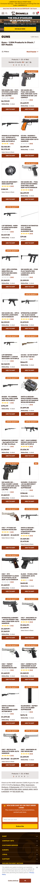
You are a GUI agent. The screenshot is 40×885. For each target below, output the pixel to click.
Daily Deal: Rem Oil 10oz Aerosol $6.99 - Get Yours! (20, 8)
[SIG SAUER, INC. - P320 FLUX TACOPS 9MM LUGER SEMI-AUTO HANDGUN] (30, 258)
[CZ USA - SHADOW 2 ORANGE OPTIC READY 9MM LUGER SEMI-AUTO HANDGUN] (30, 124)
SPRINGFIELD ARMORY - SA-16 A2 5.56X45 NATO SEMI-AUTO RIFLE (29, 315)
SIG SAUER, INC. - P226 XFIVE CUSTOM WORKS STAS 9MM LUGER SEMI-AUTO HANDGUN (29, 184)
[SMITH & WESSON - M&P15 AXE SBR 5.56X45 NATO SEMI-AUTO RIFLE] (30, 516)
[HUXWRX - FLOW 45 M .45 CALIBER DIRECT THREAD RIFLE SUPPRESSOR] (30, 471)
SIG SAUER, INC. (18, 791)
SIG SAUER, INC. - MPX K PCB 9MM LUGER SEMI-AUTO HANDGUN (10, 315)
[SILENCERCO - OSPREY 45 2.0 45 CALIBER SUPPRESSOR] (30, 694)
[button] (2, 13)
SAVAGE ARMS (28, 789)
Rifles (23, 785)
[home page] (20, 14)
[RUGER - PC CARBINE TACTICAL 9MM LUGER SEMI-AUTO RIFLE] (10, 385)
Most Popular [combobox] (31, 52)
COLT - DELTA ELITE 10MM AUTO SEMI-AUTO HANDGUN (10, 751)
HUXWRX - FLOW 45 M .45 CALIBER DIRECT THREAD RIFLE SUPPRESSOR (28, 485)
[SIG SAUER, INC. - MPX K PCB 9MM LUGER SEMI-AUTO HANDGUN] (10, 302)
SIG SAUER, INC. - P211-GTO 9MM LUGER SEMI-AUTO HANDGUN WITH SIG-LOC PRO (10, 93)
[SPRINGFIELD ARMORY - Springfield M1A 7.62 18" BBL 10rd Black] (10, 429)
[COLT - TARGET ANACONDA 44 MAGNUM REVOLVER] (10, 653)
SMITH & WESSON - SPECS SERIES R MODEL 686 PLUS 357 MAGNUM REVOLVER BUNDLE (29, 399)
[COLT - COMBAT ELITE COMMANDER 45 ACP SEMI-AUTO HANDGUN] (30, 653)
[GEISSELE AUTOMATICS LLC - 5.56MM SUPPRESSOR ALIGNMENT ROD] (30, 214)
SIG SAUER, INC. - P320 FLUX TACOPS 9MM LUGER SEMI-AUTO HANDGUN (29, 272)
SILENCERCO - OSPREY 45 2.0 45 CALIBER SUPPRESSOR (29, 707)
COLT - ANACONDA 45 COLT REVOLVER (28, 750)
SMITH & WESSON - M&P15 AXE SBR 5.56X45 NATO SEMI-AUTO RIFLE (28, 530)
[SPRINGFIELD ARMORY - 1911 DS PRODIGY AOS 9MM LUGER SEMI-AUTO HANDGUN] (10, 606)
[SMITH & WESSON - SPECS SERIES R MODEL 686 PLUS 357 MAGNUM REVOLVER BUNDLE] (30, 385)
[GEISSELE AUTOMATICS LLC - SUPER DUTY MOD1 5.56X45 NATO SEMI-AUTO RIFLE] (10, 124)
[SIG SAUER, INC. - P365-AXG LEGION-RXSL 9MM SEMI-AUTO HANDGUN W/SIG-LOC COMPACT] (30, 79)
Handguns (16, 785)
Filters (6, 52)
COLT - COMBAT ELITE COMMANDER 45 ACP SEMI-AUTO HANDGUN (29, 666)
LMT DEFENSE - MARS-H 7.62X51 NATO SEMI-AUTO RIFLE (10, 227)
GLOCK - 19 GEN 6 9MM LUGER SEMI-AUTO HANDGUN (29, 576)
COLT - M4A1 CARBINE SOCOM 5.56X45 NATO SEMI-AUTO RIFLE (29, 442)
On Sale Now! (20, 29)
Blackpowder (15, 787)
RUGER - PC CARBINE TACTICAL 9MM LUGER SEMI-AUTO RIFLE (10, 398)
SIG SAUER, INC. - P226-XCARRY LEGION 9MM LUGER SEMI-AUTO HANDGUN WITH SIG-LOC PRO (10, 486)
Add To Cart (10, 109)
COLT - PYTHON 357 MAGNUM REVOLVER (9, 528)
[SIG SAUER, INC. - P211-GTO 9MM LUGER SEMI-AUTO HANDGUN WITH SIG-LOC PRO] (10, 79)
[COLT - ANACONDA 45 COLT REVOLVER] (30, 738)
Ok (25, 880)
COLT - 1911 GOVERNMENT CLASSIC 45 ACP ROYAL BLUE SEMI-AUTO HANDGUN (10, 576)
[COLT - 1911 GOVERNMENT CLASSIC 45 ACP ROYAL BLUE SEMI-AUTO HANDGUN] (10, 563)
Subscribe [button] (20, 826)
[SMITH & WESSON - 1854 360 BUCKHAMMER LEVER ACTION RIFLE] (10, 694)
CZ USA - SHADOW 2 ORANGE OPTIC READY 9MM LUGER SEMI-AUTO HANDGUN (29, 138)
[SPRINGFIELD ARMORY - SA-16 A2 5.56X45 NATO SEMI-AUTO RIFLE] (30, 302)
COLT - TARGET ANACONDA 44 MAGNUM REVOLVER (9, 666)
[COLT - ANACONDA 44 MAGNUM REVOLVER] (30, 606)
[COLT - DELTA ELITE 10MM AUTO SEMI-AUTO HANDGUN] (10, 738)
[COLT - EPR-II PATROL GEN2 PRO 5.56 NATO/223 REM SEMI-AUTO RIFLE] (10, 258)
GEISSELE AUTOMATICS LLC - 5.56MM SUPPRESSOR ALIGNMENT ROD (29, 228)
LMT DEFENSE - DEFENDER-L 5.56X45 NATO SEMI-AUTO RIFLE (10, 356)
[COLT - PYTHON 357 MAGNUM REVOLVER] (10, 516)
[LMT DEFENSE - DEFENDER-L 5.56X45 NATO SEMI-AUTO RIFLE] (10, 343)
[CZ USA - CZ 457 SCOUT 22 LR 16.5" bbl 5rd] (30, 343)
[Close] (37, 867)
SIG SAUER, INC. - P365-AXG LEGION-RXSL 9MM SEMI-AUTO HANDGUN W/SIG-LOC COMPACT (29, 93)
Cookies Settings (13, 880)
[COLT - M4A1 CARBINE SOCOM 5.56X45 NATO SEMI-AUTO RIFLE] (30, 429)
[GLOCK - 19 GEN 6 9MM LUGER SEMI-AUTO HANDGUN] (30, 563)
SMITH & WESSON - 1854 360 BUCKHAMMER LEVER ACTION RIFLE (9, 708)
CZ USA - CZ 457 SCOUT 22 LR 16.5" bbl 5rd (29, 356)
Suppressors (30, 785)
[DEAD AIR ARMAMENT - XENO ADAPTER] (10, 171)
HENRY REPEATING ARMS (13, 789)
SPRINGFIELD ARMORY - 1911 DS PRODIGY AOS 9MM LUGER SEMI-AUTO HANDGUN (10, 620)
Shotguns (4, 787)
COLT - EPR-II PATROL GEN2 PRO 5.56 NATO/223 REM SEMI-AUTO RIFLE (9, 272)
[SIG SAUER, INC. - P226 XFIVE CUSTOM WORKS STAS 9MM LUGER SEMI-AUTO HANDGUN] (30, 171)
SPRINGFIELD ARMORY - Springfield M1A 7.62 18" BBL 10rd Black (10, 442)
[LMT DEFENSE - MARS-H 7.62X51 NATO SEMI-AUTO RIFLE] (10, 214)
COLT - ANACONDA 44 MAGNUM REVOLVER (29, 618)
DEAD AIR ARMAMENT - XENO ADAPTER (10, 183)
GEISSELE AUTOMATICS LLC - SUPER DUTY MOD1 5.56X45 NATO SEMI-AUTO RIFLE (10, 138)
